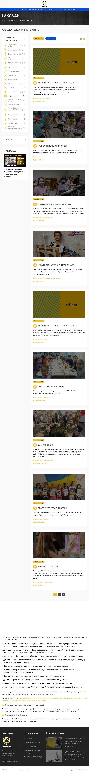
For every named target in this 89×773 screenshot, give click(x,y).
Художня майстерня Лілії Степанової (56, 265)
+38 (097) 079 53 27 (42, 463)
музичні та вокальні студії (37, 700)
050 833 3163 (40, 522)
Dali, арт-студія (45, 445)
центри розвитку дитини (52, 698)
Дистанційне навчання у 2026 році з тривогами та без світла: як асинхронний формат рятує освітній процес (75, 752)
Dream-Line (83, 770)
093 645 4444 (40, 281)
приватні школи (24, 698)
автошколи (18, 700)
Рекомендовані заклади (34, 757)
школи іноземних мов (69, 698)
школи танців (82, 698)
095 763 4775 (40, 160)
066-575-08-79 (40, 342)
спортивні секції (8, 700)
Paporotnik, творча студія (51, 387)
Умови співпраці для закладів (33, 751)
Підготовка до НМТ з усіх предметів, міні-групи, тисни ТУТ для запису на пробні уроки (44, 9)
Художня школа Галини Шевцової (54, 204)
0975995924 (39, 585)
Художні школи (38, 78)
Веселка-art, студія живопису (53, 508)
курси (25, 700)
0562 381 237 (40, 101)
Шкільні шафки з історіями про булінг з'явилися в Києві (76, 738)
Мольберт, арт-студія (48, 566)
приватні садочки (37, 698)
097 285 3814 (40, 220)
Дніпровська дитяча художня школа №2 (57, 83)
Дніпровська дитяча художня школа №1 (57, 326)
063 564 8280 (40, 400)
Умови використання (33, 742)
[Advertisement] (44, 616)
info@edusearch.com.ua (10, 761)
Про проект (30, 738)
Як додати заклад (32, 746)
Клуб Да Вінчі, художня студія (52, 146)
